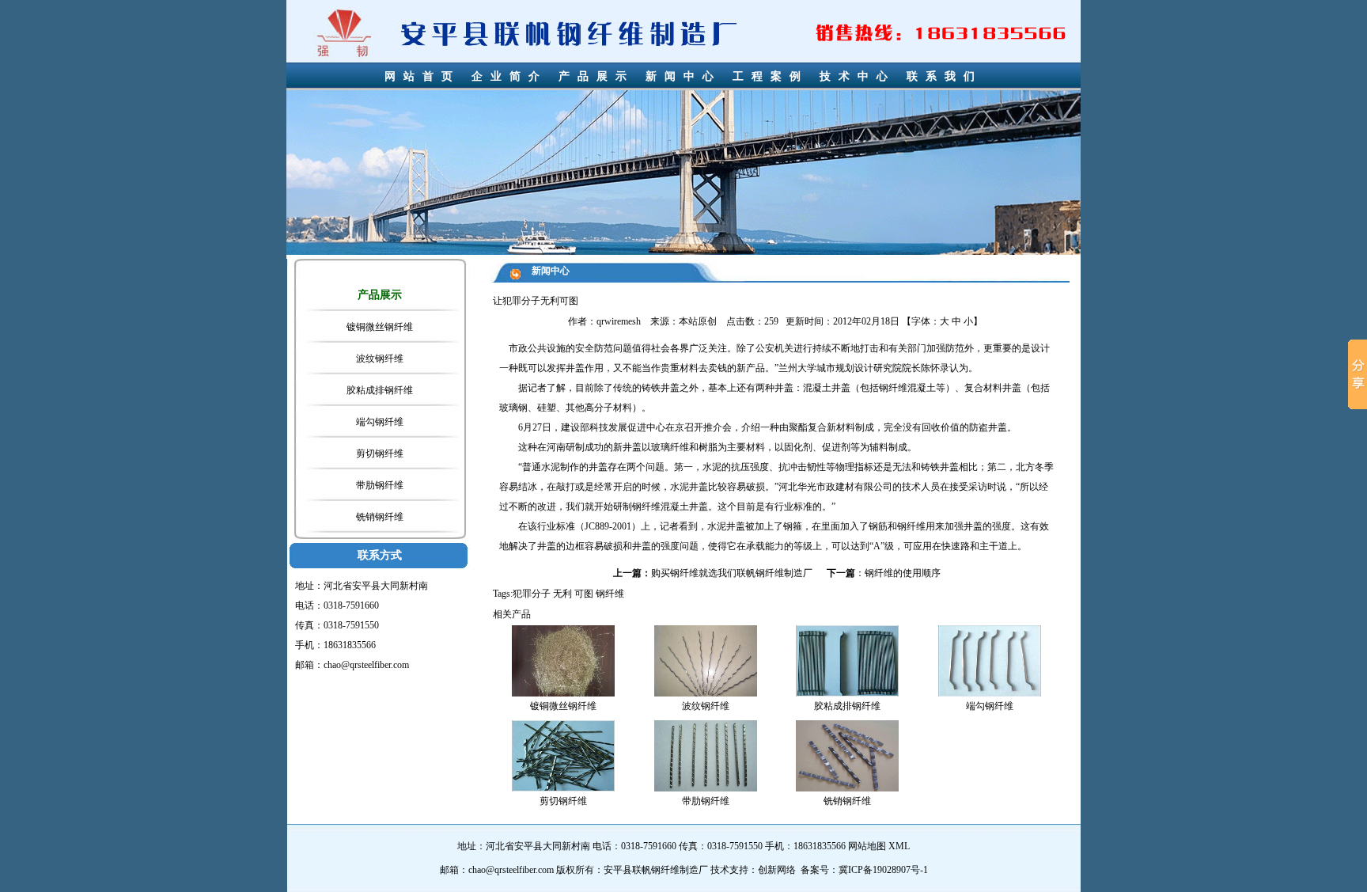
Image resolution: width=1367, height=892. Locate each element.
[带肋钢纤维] (705, 755)
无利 (562, 593)
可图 (583, 593)
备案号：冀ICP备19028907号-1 (864, 869)
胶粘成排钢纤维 (379, 390)
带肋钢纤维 (379, 485)
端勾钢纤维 (379, 421)
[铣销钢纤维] (847, 755)
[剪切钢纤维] (563, 755)
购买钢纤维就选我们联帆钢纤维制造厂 (731, 573)
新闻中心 (683, 76)
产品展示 (596, 76)
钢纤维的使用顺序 (903, 573)
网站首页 (422, 76)
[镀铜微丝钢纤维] (563, 660)
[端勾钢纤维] (989, 660)
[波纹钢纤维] (705, 660)
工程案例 (770, 76)
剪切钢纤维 (379, 453)
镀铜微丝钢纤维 (379, 326)
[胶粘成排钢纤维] (847, 660)
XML (899, 846)
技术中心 (858, 76)
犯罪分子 (532, 593)
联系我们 (945, 76)
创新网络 (777, 869)
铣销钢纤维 (379, 516)
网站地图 (867, 846)
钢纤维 (893, 387)
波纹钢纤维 (379, 358)
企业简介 (509, 76)
